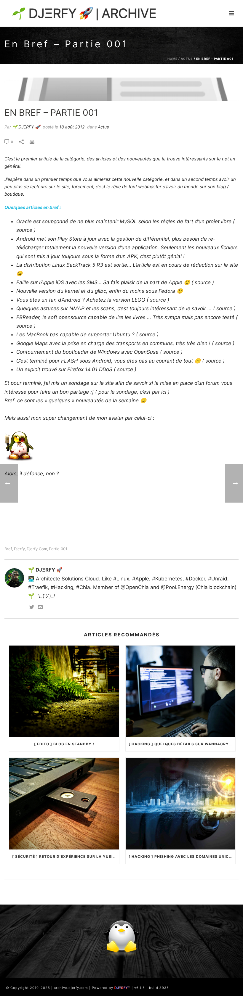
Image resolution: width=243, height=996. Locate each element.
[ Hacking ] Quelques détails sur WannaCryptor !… (182, 744)
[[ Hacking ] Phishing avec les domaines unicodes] (181, 803)
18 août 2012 (71, 126)
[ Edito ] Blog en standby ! (64, 744)
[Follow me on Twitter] (31, 608)
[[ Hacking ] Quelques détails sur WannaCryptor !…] (181, 691)
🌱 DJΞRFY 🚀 (26, 126)
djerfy (19, 549)
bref (8, 549)
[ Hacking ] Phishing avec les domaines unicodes (182, 856)
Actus (187, 58)
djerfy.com (37, 549)
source (24, 230)
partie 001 (58, 549)
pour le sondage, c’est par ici (132, 392)
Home (172, 58)
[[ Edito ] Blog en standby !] (64, 691)
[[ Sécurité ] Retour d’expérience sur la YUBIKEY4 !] (64, 803)
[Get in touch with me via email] (40, 608)
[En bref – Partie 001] (121, 89)
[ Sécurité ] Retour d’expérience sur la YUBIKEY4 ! (65, 856)
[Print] (35, 141)
